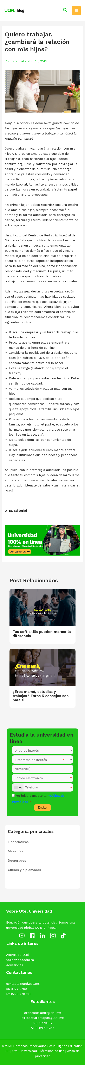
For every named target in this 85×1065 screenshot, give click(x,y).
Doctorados (17, 861)
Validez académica (20, 960)
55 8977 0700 (16, 989)
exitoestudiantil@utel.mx (42, 1013)
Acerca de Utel (17, 955)
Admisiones (14, 965)
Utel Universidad (24, 1051)
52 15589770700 (18, 994)
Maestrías (15, 851)
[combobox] (18, 787)
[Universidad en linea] (42, 540)
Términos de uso (52, 1051)
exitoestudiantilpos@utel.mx (42, 1018)
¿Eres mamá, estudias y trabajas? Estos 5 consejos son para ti (41, 695)
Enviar (42, 807)
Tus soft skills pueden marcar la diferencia (42, 633)
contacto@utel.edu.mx (23, 984)
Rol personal (14, 61)
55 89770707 (42, 1023)
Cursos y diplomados (24, 870)
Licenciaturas (18, 842)
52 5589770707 (42, 1028)
